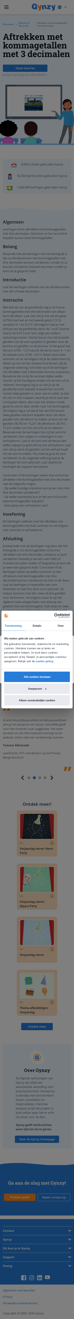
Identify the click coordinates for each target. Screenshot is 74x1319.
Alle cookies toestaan (37, 676)
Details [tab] (37, 625)
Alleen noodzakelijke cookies (37, 700)
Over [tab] (61, 625)
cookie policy (45, 661)
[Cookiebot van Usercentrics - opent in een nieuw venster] (54, 615)
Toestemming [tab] (13, 625)
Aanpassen (35, 688)
